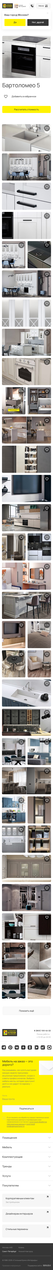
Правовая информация (11, 1265)
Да (15, 22)
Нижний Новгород (26, 1251)
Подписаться (26, 1108)
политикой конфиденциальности (21, 1125)
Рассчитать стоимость (26, 109)
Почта (4, 1096)
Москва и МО (7, 1247)
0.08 (21, 391)
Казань (21, 1247)
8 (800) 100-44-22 (32, 6)
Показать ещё (26, 1010)
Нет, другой (38, 22)
